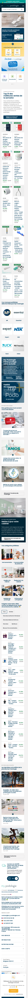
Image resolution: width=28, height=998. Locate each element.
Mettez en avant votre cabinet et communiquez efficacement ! (12, 486)
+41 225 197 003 (8, 923)
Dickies (11, 611)
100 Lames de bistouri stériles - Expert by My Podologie (18, 141)
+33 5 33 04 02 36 (8, 918)
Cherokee (5, 624)
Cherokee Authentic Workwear (11, 616)
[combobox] (13, 9)
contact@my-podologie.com (11, 915)
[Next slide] (16, 878)
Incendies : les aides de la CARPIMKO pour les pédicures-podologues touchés (12, 791)
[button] (2, 5)
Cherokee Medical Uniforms (10, 620)
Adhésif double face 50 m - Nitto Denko (6, 204)
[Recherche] (22, 9)
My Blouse (14, 624)
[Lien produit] (7, 135)
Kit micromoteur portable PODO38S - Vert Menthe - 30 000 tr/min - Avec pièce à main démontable (18, 286)
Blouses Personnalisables (10, 628)
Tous (4, 611)
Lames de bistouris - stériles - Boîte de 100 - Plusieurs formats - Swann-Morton (7, 173)
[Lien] (13, 20)
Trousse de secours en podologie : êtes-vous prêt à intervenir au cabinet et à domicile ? (12, 432)
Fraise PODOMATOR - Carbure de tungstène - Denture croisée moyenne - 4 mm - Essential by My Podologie (7, 249)
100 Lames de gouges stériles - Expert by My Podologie (7, 141)
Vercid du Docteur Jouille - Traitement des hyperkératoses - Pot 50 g (18, 173)
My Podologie (11, 890)
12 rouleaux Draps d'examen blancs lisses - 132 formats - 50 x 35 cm (7, 284)
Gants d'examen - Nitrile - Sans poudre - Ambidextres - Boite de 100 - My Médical (18, 247)
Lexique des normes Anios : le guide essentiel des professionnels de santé (12, 459)
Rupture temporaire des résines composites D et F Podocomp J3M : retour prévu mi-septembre (12, 819)
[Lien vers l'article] (13, 424)
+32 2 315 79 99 (7, 921)
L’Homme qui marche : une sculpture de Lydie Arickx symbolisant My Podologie (11, 847)
